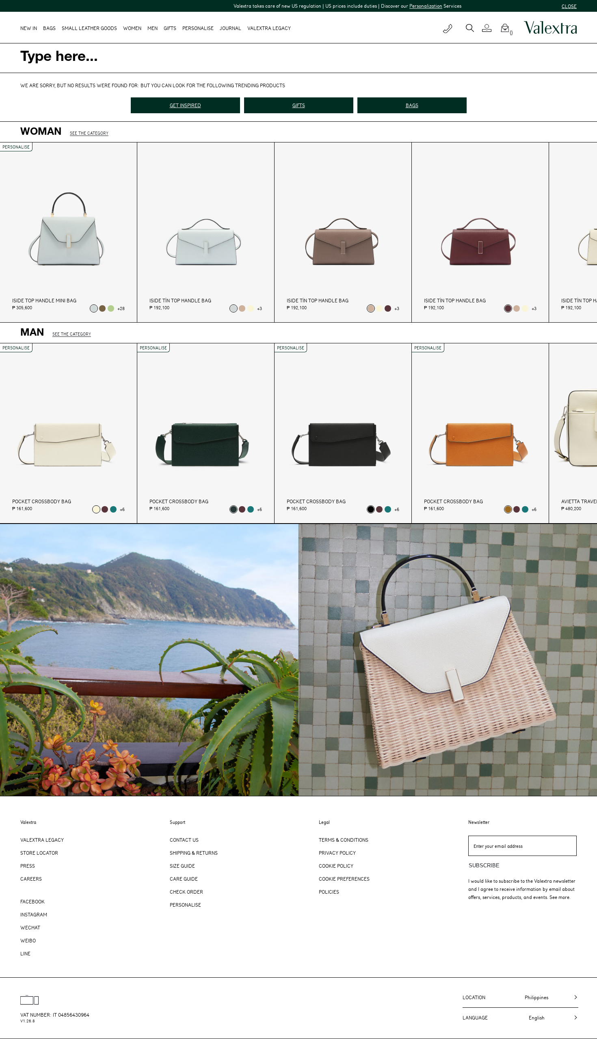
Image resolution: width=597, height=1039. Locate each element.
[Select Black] (371, 509)
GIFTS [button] (170, 28)
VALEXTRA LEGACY (269, 28)
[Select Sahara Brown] (242, 308)
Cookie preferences (344, 878)
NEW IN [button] (28, 28)
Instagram (33, 914)
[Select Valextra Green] (233, 509)
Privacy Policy (337, 852)
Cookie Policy (336, 865)
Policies (329, 891)
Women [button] (132, 28)
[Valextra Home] (550, 27)
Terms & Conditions (343, 839)
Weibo (28, 940)
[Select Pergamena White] (250, 308)
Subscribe (484, 865)
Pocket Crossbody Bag (41, 501)
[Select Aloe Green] (111, 308)
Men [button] (152, 28)
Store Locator (39, 852)
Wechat (30, 927)
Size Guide (182, 865)
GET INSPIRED (185, 105)
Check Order (186, 891)
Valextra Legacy (42, 839)
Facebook (32, 901)
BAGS (412, 105)
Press (27, 865)
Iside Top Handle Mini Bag (44, 300)
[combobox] (298, 58)
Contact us (184, 839)
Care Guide (184, 878)
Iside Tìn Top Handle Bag (180, 300)
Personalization (381, 5)
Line (25, 953)
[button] (490, 28)
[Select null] (94, 308)
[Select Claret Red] (388, 308)
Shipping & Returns (194, 852)
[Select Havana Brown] (508, 509)
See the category (89, 133)
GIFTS (298, 105)
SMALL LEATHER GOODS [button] (89, 28)
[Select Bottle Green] (113, 509)
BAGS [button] (49, 28)
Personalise (198, 28)
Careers (31, 878)
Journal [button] (230, 28)
